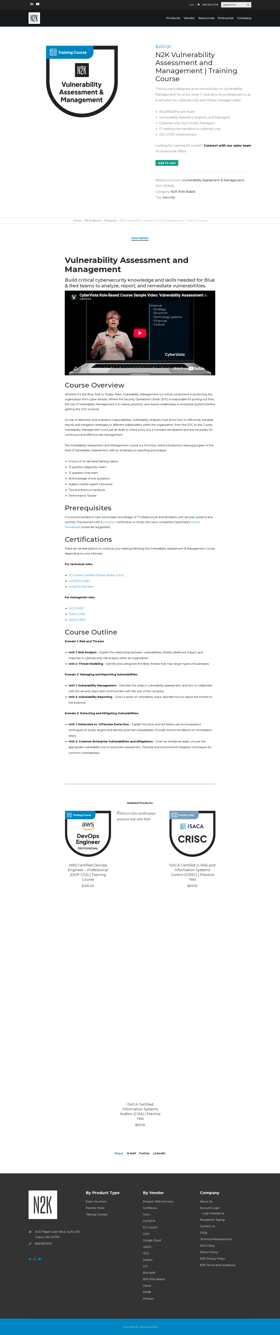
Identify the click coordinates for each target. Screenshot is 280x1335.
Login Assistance (213, 1213)
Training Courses (96, 1214)
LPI (145, 1266)
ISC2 (146, 1253)
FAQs (203, 1232)
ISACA (147, 1247)
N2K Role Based (183, 191)
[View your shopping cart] (198, 4)
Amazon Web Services (158, 1201)
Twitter (144, 1153)
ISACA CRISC (77, 620)
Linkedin (159, 1153)
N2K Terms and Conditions (217, 1265)
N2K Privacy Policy (212, 1258)
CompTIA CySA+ (79, 581)
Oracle (147, 1285)
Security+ (109, 522)
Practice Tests (95, 1208)
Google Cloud (152, 1240)
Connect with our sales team (227, 145)
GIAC (146, 1234)
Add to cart (167, 163)
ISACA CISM (77, 614)
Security (169, 197)
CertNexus (150, 1208)
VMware (148, 1298)
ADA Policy (207, 1245)
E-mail (131, 1153)
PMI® (147, 1292)
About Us (206, 1201)
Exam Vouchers (96, 1201)
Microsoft (149, 1272)
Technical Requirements (216, 1239)
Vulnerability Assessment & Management (213, 180)
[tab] (140, 238)
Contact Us (207, 1226)
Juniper (148, 1259)
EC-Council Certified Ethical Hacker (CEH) (96, 575)
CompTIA (149, 1221)
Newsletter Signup (212, 1220)
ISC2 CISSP (76, 608)
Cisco (146, 1214)
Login (191, 4)
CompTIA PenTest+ (81, 586)
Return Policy (209, 1252)
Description (140, 238)
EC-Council (150, 1227)
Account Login (210, 1208)
